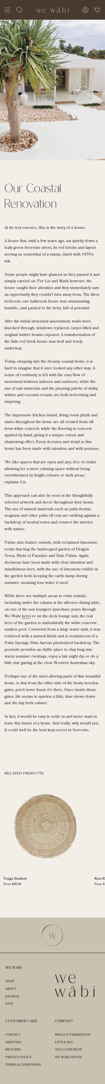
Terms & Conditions (23, 1064)
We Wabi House (68, 1057)
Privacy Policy (18, 1057)
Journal (12, 996)
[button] (19, 10)
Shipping (13, 1042)
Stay (9, 1003)
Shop (10, 981)
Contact (12, 1034)
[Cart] (97, 10)
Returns (13, 1049)
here (26, 616)
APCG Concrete (68, 1049)
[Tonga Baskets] (45, 826)
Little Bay (64, 1042)
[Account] (85, 10)
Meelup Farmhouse (72, 1034)
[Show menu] (7, 10)
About (10, 988)
